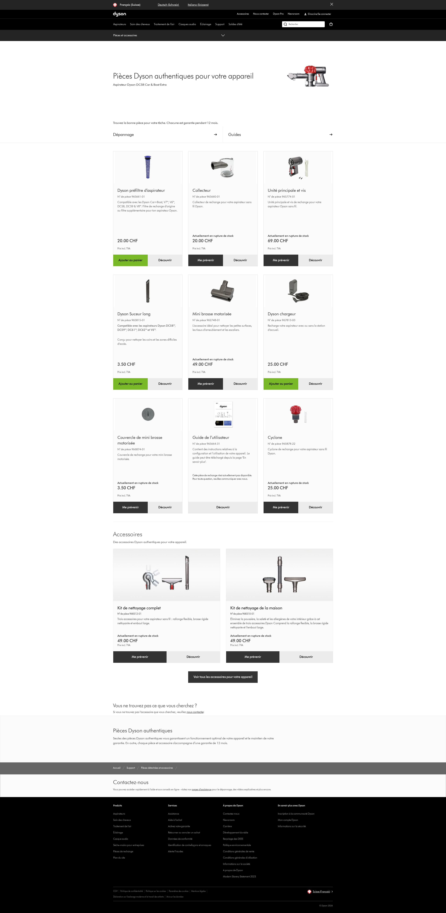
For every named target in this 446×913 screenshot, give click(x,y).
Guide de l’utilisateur (211, 437)
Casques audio (187, 24)
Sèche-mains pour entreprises (128, 845)
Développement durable (235, 832)
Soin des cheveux (140, 24)
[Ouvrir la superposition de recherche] (303, 24)
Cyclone (275, 437)
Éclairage (205, 24)
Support (219, 24)
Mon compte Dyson (288, 820)
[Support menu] (226, 24)
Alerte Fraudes (175, 851)
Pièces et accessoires (125, 35)
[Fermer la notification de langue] (331, 5)
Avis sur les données (175, 896)
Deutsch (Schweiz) (168, 4)
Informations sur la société (236, 864)
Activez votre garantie (179, 826)
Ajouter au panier (130, 260)
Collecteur (202, 190)
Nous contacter (261, 13)
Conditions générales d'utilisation (240, 857)
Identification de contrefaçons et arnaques (189, 845)
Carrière (227, 826)
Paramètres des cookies (178, 891)
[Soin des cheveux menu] (151, 24)
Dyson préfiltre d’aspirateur (141, 190)
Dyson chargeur (282, 313)
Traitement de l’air (164, 24)
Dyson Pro (278, 13)
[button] (320, 892)
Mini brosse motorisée (212, 313)
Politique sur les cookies (156, 891)
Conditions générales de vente (238, 851)
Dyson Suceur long (133, 313)
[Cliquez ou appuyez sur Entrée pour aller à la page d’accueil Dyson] (119, 14)
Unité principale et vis (287, 190)
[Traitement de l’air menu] (176, 24)
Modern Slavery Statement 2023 (239, 876)
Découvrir (165, 260)
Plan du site (119, 857)
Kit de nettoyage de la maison (256, 607)
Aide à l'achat (175, 820)
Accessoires (243, 13)
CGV (115, 891)
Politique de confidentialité (131, 891)
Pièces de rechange (123, 851)
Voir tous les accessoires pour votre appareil (223, 677)
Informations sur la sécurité (292, 826)
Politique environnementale (237, 845)
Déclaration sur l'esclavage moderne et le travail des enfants (138, 896)
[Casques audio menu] (197, 24)
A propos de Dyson (233, 870)
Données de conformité (180, 838)
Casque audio (120, 838)
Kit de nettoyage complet (139, 607)
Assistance (173, 813)
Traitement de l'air (122, 826)
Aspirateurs (119, 24)
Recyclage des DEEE (233, 838)
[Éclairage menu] (213, 24)
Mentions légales (198, 891)
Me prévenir (206, 260)
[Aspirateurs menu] (127, 24)
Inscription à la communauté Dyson (296, 813)
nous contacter (195, 712)
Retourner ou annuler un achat (184, 832)
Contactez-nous (231, 813)
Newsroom (293, 13)
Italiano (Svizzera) (198, 4)
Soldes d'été (235, 24)
